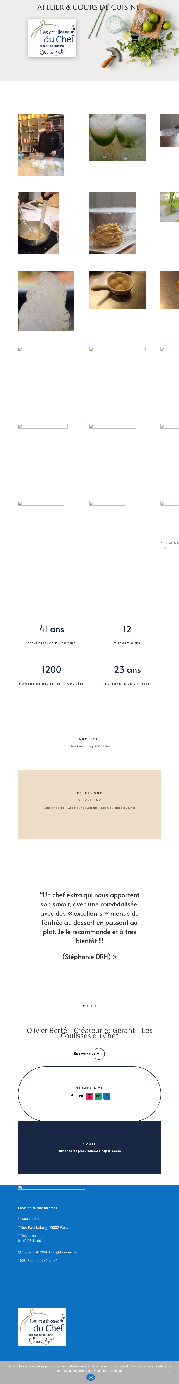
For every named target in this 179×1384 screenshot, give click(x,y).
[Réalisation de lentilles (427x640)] (46, 224)
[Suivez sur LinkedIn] (106, 1096)
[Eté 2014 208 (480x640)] (46, 145)
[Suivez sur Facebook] (72, 1096)
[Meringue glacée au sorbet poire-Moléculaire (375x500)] (117, 455)
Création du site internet (37, 1208)
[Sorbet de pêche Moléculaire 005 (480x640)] (117, 224)
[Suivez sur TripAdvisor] (98, 1096)
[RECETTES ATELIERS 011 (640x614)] (46, 374)
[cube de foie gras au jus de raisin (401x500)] (46, 455)
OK (91, 1377)
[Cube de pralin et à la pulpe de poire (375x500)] (46, 532)
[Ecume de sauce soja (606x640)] (46, 301)
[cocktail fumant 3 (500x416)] (117, 138)
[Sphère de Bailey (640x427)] (117, 290)
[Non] (173, 1372)
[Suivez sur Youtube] (80, 1096)
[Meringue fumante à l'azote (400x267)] (117, 366)
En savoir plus (84, 1054)
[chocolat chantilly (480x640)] (117, 532)
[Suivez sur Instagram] (89, 1096)
